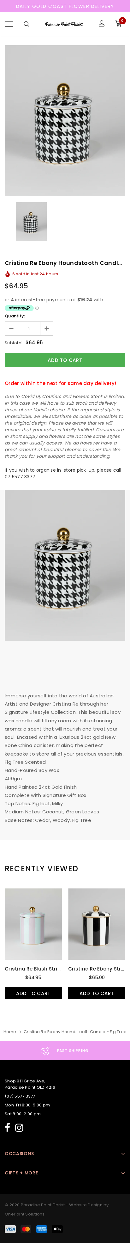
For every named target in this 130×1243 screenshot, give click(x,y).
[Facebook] (7, 1126)
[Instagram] (19, 1126)
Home (9, 1032)
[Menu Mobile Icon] (9, 24)
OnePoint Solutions (25, 1214)
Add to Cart (33, 993)
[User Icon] (102, 24)
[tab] (41, 869)
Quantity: (15, 316)
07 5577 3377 (20, 477)
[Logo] (64, 24)
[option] (65, 120)
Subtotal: (14, 343)
